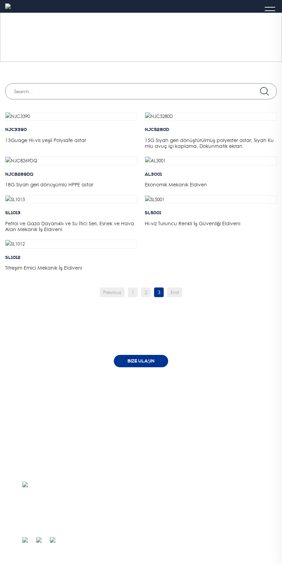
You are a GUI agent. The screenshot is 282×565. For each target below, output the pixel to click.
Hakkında (114, 389)
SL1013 (13, 213)
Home (42, 37)
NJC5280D (157, 129)
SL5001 (153, 213)
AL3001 (153, 174)
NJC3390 (16, 129)
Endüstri (67, 37)
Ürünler (191, 389)
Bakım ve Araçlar (108, 37)
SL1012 (13, 257)
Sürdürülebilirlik (124, 427)
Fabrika (117, 406)
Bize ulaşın (141, 361)
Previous (112, 292)
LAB (114, 416)
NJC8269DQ (19, 174)
